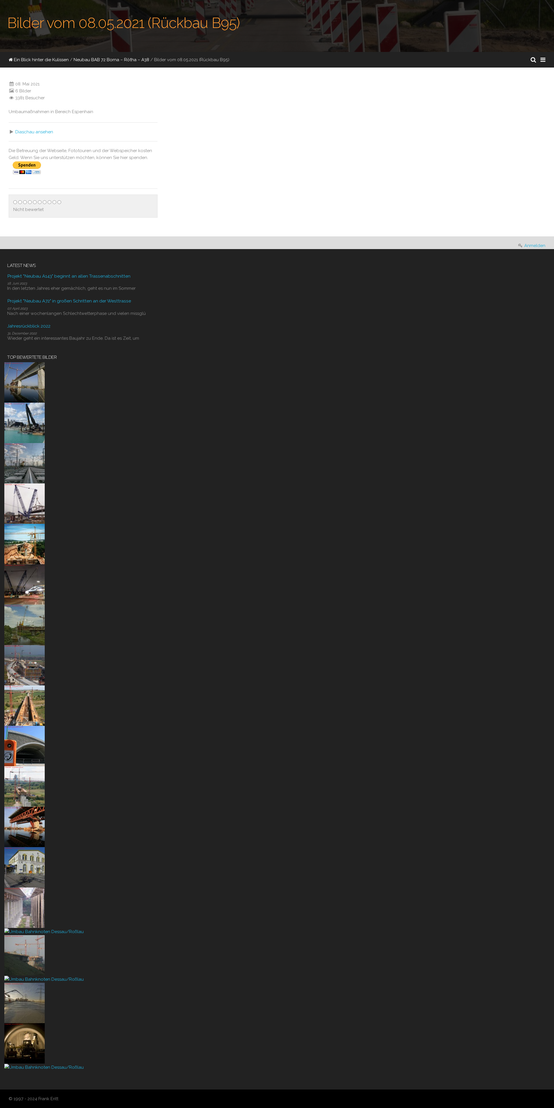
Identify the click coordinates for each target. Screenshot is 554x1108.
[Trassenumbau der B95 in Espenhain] (173, 141)
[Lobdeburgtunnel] (24, 745)
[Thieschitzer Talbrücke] (24, 543)
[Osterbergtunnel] (24, 1043)
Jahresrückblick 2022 (28, 326)
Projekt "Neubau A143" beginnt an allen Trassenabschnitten (68, 276)
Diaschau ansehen (34, 131)
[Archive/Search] (533, 60)
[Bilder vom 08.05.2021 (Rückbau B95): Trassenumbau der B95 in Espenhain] (212, 108)
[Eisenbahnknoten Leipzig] (24, 463)
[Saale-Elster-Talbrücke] (24, 382)
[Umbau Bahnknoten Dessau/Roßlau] (44, 931)
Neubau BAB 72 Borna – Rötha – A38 (111, 59)
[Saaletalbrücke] (24, 907)
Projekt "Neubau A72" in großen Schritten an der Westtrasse (69, 301)
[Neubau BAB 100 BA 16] (24, 422)
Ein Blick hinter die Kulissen (41, 59)
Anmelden (534, 245)
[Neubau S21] (24, 503)
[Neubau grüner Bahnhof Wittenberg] (24, 867)
